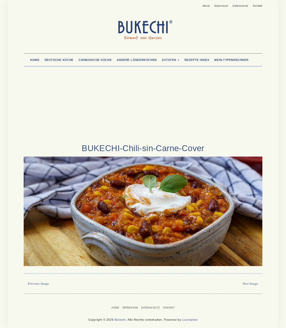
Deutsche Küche (59, 60)
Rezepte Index (196, 60)
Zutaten (169, 60)
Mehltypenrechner (231, 60)
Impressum (221, 5)
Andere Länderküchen (137, 60)
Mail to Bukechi (32, 4)
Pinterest (26, 4)
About (206, 5)
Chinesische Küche (95, 60)
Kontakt (257, 5)
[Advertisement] (143, 109)
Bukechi (120, 319)
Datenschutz (240, 5)
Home (34, 60)
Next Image (250, 283)
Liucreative (190, 319)
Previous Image (38, 283)
